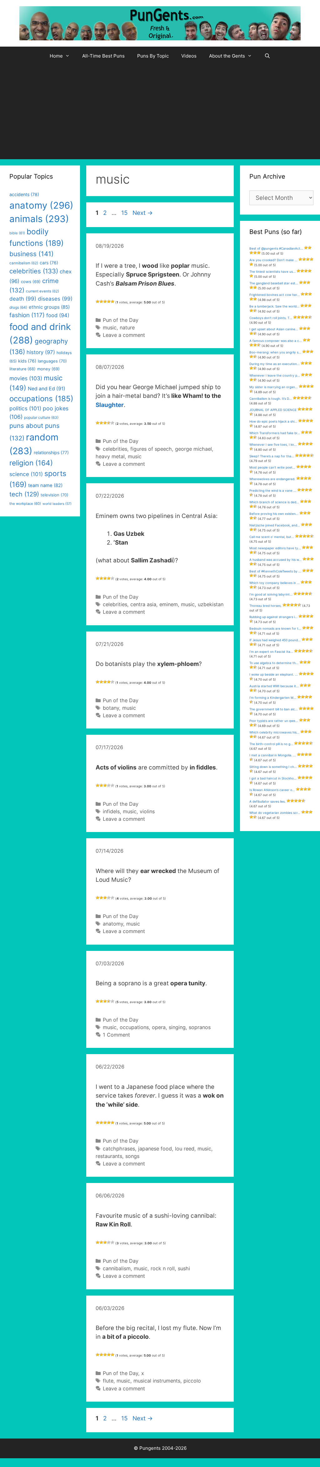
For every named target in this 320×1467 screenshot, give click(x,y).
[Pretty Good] (109, 301)
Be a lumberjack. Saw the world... (274, 306)
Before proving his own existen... (273, 513)
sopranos (200, 1027)
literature (22, 369)
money (48, 368)
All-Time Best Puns (103, 56)
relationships (51, 452)
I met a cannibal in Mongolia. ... (272, 755)
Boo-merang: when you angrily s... (275, 352)
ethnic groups (49, 307)
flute (108, 1381)
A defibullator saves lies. (267, 801)
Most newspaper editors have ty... (275, 548)
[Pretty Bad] (101, 301)
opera (159, 1027)
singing (177, 1027)
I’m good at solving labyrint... (270, 594)
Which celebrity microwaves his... (274, 732)
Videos (189, 56)
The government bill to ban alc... (273, 709)
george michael (193, 449)
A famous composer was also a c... (275, 341)
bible (17, 233)
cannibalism (117, 1268)
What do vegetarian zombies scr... (274, 813)
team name (45, 485)
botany (111, 708)
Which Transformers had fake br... (274, 433)
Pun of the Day (120, 320)
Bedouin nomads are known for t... (275, 628)
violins (147, 811)
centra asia (143, 604)
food (57, 315)
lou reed (184, 1148)
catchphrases (119, 1148)
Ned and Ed (46, 389)
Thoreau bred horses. (265, 605)
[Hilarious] (112, 301)
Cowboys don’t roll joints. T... (270, 318)
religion (31, 463)
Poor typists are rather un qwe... (273, 721)
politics (25, 408)
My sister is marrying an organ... (273, 387)
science (26, 474)
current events (42, 291)
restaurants (109, 1156)
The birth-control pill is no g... (271, 744)
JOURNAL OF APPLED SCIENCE (273, 410)
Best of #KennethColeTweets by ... (275, 571)
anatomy (113, 924)
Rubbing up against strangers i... (273, 617)
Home (56, 56)
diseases (55, 299)
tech (24, 494)
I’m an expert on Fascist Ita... (271, 651)
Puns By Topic (153, 56)
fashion (27, 315)
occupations (134, 1027)
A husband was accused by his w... (275, 559)
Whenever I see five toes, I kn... (273, 444)
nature (127, 327)
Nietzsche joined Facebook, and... (274, 525)
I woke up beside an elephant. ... (273, 674)
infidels (111, 811)
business (31, 254)
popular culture (41, 417)
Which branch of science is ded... (274, 502)
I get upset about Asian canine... (273, 329)
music (110, 327)
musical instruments (156, 1381)
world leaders (57, 504)
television (54, 494)
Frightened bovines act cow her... (274, 295)
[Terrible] (97, 301)
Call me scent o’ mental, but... (271, 537)
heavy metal (110, 456)
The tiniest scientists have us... (272, 271)
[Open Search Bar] (267, 56)
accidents (24, 194)
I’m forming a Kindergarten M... (272, 697)
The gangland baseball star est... (273, 283)
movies (25, 378)
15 (125, 212)
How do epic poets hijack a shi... (273, 421)
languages (52, 360)
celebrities (115, 449)
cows (31, 281)
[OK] (105, 301)
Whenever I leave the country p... (274, 375)
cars (49, 262)
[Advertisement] (160, 112)
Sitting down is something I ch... (273, 767)
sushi (184, 1268)
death (22, 299)
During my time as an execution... (274, 364)
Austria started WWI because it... (274, 686)
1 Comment (116, 1035)
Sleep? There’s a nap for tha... (271, 456)
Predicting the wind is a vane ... (272, 490)
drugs (18, 307)
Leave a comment (124, 335)
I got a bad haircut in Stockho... (273, 778)
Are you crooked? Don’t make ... (273, 260)
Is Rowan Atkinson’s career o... (272, 790)
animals (39, 218)
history (41, 352)
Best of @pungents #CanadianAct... (276, 248)
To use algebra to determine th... (273, 663)
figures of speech (151, 449)
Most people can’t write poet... (272, 467)
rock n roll (163, 1268)
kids (27, 360)
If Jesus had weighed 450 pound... (275, 640)
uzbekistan (210, 604)
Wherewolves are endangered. (272, 479)
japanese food (155, 1148)
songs (132, 1156)
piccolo (192, 1381)
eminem (168, 604)
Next (142, 212)
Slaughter (110, 405)
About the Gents (227, 56)
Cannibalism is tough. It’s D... (270, 398)
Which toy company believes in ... (274, 583)
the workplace (25, 503)
